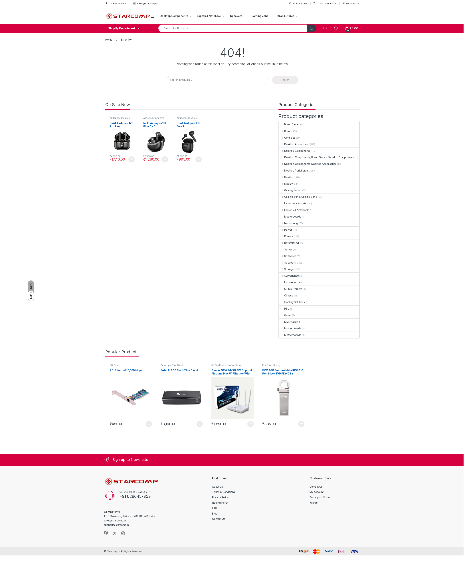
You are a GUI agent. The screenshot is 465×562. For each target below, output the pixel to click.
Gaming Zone (259, 15)
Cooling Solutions (294, 302)
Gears (287, 315)
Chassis (288, 295)
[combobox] (232, 28)
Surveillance (291, 275)
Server (288, 249)
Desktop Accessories (296, 144)
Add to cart (131, 159)
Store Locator (300, 3)
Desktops (290, 177)
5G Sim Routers (293, 288)
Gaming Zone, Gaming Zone (300, 196)
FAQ (214, 508)
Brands (288, 131)
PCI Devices (116, 365)
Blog (214, 513)
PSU (286, 308)
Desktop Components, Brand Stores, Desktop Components (319, 157)
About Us (217, 486)
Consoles (289, 137)
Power (288, 229)
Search (285, 79)
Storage (289, 269)
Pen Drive (267, 365)
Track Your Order (327, 3)
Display (288, 183)
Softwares (290, 256)
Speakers (236, 15)
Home (108, 39)
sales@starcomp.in (147, 3)
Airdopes (114, 118)
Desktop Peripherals (296, 170)
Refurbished (291, 242)
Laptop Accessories (296, 203)
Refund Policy (220, 502)
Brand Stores (285, 15)
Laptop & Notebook (209, 15)
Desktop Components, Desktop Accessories (310, 163)
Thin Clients (178, 365)
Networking (291, 223)
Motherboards (292, 216)
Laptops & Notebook (296, 210)
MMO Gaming (292, 321)
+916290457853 (118, 3)
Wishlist (314, 502)
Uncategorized (293, 282)
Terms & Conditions (223, 491)
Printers (288, 236)
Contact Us (218, 518)
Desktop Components (174, 15)
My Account (353, 3)
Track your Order (320, 497)
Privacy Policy (220, 497)
